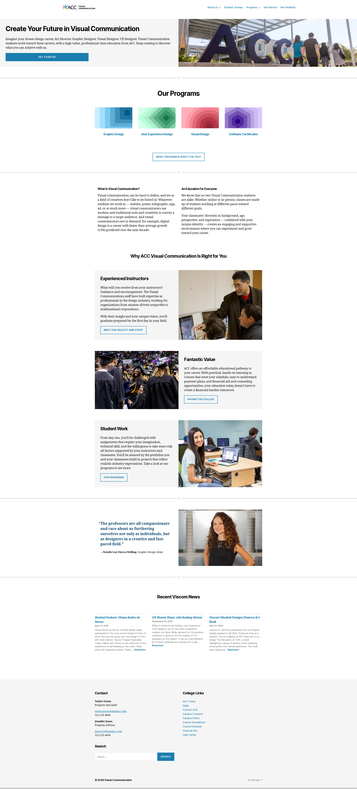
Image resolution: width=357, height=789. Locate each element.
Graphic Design (113, 134)
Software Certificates (243, 134)
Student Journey (233, 7)
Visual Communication (118, 780)
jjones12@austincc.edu (108, 731)
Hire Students (288, 7)
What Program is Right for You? (178, 156)
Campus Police (191, 718)
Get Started (270, 7)
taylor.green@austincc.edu (111, 711)
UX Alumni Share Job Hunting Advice (177, 617)
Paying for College (200, 399)
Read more (139, 649)
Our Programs (114, 477)
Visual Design (200, 134)
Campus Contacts (193, 713)
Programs (251, 7)
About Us (212, 7)
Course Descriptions (194, 722)
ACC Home (189, 701)
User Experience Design (157, 134)
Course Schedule (192, 726)
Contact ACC (190, 709)
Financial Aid (190, 730)
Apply (186, 705)
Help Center (189, 734)
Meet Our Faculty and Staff (123, 330)
